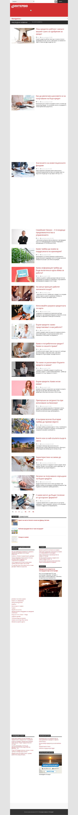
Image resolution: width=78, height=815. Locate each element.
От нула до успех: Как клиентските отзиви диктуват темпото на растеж (23, 566)
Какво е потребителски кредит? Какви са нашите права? (50, 344)
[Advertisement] (39, 70)
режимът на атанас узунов (19, 599)
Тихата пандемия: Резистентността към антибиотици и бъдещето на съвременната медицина (22, 559)
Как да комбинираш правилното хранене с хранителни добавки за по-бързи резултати (23, 553)
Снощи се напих (23, 537)
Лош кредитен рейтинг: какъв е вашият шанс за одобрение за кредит (50, 31)
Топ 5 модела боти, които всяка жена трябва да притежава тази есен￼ (21, 562)
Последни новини (19, 22)
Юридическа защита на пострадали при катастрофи (48, 570)
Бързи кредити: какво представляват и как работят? (49, 325)
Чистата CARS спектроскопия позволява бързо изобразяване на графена (49, 561)
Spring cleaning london (17, 602)
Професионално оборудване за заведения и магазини (23, 612)
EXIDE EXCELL (42, 741)
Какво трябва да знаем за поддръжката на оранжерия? (49, 250)
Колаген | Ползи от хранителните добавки (23, 556)
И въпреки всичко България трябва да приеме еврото (48, 420)
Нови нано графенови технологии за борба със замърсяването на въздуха (50, 552)
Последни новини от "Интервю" (46, 812)
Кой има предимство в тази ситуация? (30, 529)
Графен (13, 608)
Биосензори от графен (17, 606)
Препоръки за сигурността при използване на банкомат (49, 401)
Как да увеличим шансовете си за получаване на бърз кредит (51, 97)
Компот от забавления (18, 600)
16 (25, 512)
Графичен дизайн (16, 616)
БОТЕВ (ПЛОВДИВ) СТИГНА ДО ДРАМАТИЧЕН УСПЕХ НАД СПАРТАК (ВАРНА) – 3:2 (21, 747)
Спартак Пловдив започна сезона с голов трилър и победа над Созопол (22, 751)
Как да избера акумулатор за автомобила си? (50, 744)
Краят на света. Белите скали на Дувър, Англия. (33, 520)
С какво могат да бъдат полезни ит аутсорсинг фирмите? (50, 496)
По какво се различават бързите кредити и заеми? (50, 363)
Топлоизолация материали (19, 618)
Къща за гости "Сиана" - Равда (20, 614)
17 (29, 512)
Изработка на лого (17, 609)
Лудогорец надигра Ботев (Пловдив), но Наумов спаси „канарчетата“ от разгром (22, 739)
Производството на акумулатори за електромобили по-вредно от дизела (48, 739)
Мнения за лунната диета (18, 622)
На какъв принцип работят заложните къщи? (48, 287)
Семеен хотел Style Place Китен (20, 620)
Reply (38, 37)
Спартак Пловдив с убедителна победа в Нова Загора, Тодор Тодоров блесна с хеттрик (22, 743)
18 (33, 512)
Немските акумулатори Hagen (47, 748)
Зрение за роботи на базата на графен (49, 550)
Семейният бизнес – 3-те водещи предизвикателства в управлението (50, 232)
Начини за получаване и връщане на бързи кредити (51, 477)
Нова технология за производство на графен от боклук (49, 555)
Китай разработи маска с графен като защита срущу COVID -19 (49, 558)
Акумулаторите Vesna (44, 746)
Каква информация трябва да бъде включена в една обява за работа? (50, 270)
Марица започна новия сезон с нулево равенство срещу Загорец (22, 754)
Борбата (14, 604)
